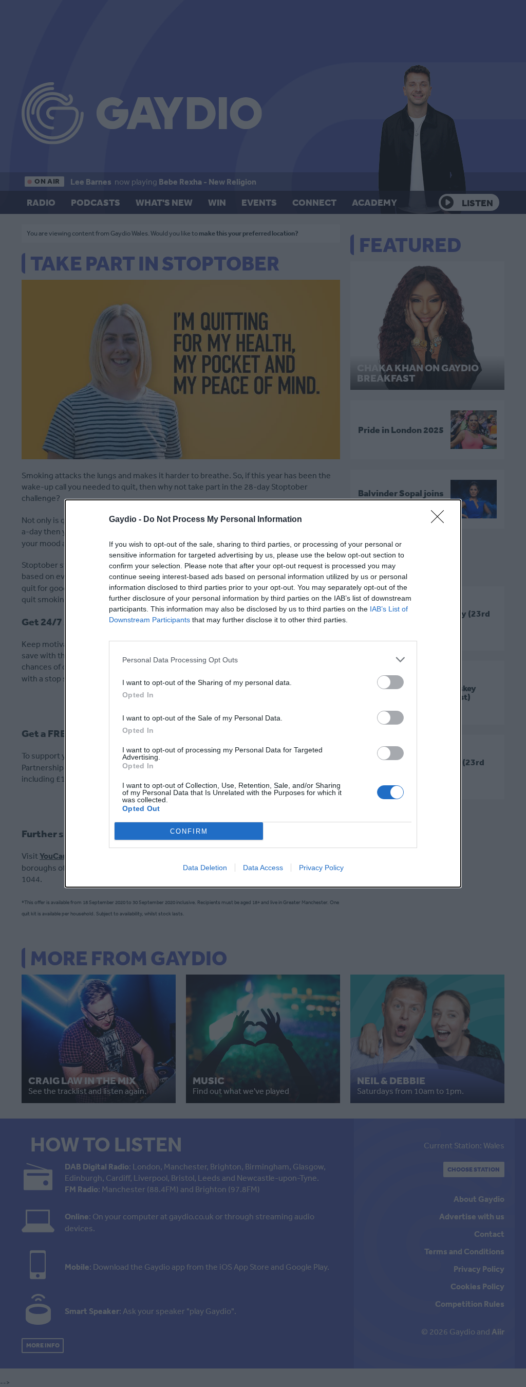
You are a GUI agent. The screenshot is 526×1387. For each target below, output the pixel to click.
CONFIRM (189, 831)
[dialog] (263, 693)
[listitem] (263, 659)
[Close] (440, 520)
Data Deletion (205, 867)
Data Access (263, 867)
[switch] (390, 682)
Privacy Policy (321, 867)
